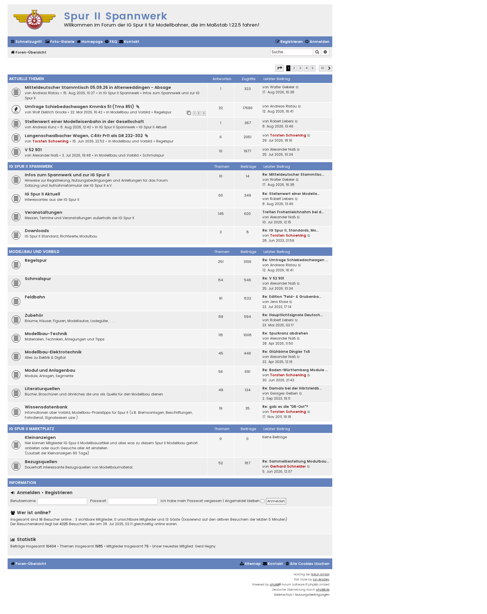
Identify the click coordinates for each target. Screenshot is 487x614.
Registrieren (58, 493)
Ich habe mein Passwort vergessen (191, 500)
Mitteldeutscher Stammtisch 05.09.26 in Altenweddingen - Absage (98, 87)
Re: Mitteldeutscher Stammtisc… (293, 174)
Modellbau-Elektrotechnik (53, 352)
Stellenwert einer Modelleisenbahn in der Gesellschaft (84, 121)
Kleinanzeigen (40, 437)
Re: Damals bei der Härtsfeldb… (292, 388)
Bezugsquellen (41, 462)
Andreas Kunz (44, 127)
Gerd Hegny (205, 546)
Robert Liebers (282, 121)
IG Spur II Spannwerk (121, 93)
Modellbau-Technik (46, 333)
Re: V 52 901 (273, 278)
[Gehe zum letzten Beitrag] (297, 87)
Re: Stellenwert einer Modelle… (291, 193)
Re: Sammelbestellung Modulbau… (295, 461)
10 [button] (322, 68)
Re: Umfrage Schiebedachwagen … (295, 260)
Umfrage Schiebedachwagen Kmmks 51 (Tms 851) (79, 106)
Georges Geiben (284, 393)
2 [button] (294, 68)
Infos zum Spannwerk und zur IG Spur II (67, 175)
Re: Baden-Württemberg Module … (295, 369)
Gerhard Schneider (288, 466)
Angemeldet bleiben (243, 500)
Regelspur (162, 112)
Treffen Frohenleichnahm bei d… (293, 212)
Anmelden (28, 493)
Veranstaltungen (43, 212)
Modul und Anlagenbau (50, 370)
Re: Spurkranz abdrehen (285, 333)
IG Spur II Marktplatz (31, 429)
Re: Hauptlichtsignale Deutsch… (292, 314)
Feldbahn (35, 297)
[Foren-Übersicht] (34, 20)
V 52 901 (33, 150)
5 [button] (313, 68)
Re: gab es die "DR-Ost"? (285, 406)
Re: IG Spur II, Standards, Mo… (290, 230)
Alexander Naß (45, 155)
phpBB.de (322, 589)
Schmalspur (153, 155)
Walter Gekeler (282, 87)
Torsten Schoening (50, 141)
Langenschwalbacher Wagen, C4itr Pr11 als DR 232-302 (84, 135)
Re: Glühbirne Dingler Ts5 (286, 351)
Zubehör (34, 315)
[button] (279, 68)
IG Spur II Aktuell (153, 127)
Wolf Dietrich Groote (49, 112)
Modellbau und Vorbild (130, 112)
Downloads (37, 231)
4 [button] (306, 68)
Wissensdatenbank (46, 407)
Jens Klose (279, 301)
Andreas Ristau (45, 93)
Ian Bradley (321, 579)
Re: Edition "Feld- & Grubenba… (291, 296)
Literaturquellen (42, 388)
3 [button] (300, 68)
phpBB (274, 584)
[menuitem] (59, 42)
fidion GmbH (320, 574)
